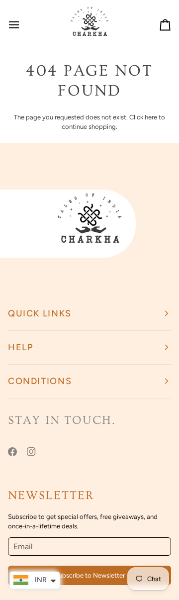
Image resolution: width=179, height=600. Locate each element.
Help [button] (20, 347)
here (151, 117)
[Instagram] (31, 451)
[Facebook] (12, 451)
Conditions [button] (40, 381)
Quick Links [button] (40, 313)
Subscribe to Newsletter (90, 575)
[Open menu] (23, 25)
